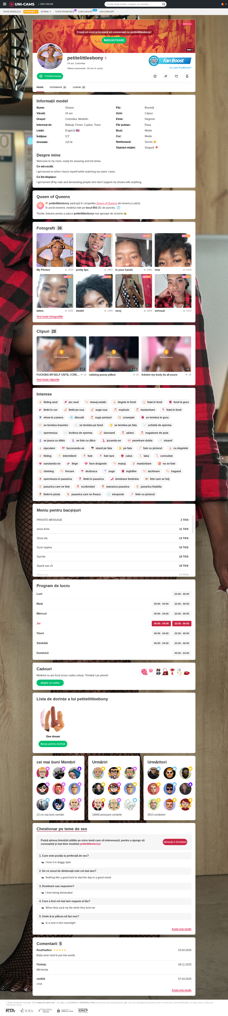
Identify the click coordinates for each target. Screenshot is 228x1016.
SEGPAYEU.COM (87, 1003)
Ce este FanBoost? (180, 67)
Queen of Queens (106, 203)
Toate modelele (12, 12)
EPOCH (74, 1003)
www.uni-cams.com (46, 1002)
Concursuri (85, 12)
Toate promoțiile (64, 12)
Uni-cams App (107, 12)
